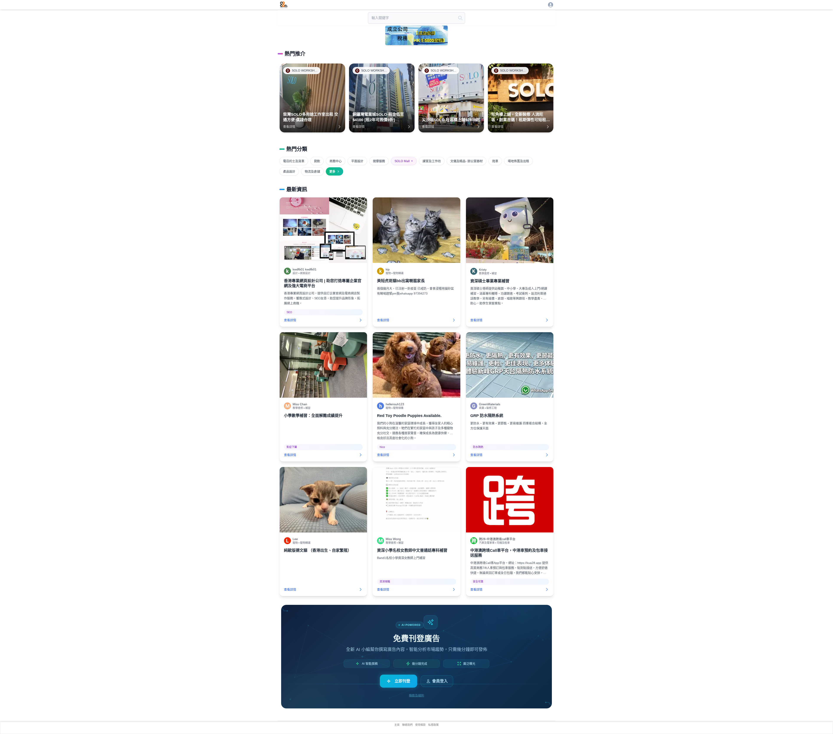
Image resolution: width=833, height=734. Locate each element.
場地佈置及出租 (518, 161)
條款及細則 (416, 695)
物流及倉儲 (312, 171)
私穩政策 (433, 724)
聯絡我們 (407, 724)
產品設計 (289, 171)
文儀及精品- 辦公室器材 (466, 161)
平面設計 (357, 161)
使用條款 (420, 724)
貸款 (317, 161)
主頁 (397, 724)
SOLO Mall (404, 161)
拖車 (495, 161)
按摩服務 (379, 161)
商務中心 (336, 161)
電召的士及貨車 (293, 161)
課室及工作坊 (432, 161)
